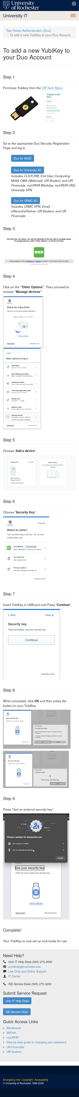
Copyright (27, 1079)
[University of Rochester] (21, 5)
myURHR (12, 1037)
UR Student (13, 1052)
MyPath (11, 1032)
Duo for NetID (22, 158)
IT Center (14, 976)
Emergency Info (11, 1079)
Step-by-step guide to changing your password (36, 1042)
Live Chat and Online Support (27, 971)
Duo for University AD (27, 170)
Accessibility (41, 1079)
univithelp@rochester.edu (24, 967)
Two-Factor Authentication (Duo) (28, 30)
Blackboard (13, 1028)
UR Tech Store (52, 87)
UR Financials (15, 1047)
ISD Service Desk (17, 1012)
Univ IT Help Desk (17, 1001)
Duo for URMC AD (25, 201)
